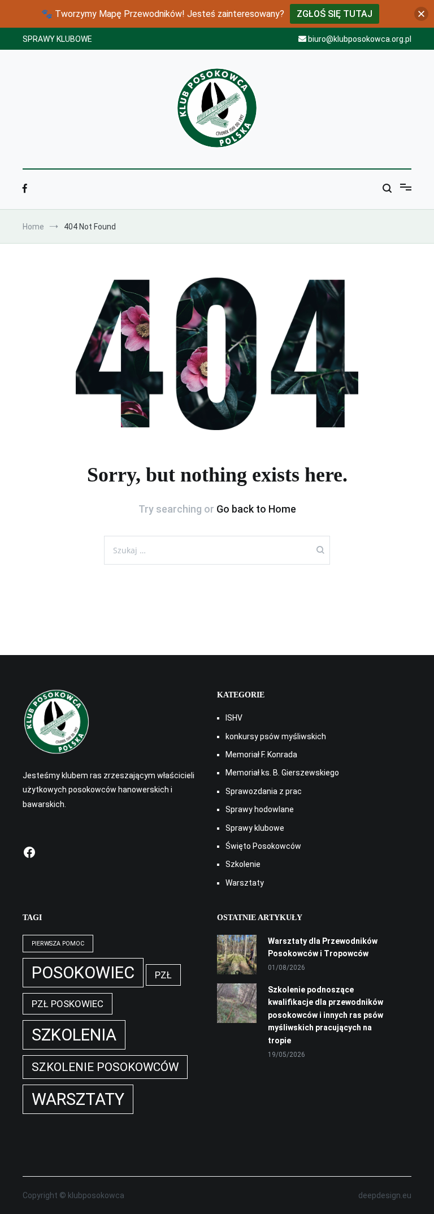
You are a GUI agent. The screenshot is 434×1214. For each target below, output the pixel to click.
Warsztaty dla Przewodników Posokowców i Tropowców (322, 947)
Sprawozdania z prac (263, 791)
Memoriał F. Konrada (261, 754)
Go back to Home (256, 509)
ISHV (233, 717)
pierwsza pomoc (58, 943)
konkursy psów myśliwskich (275, 736)
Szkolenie (243, 864)
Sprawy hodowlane (259, 809)
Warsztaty (244, 882)
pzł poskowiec (67, 1003)
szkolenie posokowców (105, 1067)
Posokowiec (83, 972)
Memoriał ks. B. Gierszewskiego (282, 772)
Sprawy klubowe (254, 828)
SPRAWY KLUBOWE (57, 39)
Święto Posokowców (263, 846)
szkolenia (74, 1034)
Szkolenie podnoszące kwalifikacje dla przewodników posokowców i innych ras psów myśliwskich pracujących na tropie (325, 1015)
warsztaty (78, 1099)
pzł (163, 975)
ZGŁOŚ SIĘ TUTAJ (334, 13)
